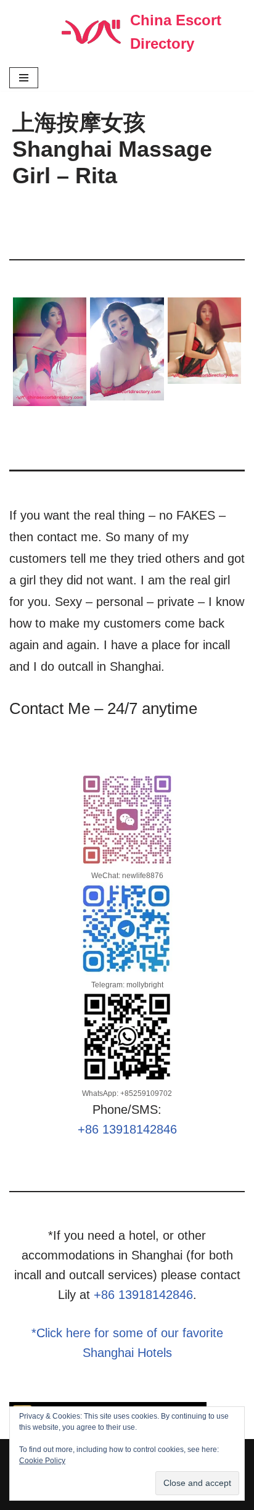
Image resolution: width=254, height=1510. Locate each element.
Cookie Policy (42, 1460)
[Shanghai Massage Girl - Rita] (50, 351)
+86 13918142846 (127, 1129)
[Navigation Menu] (23, 77)
